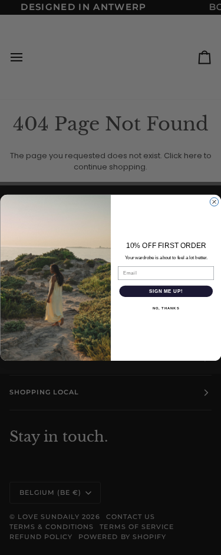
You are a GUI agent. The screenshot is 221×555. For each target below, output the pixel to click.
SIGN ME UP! (166, 291)
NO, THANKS (165, 308)
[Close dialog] (214, 201)
